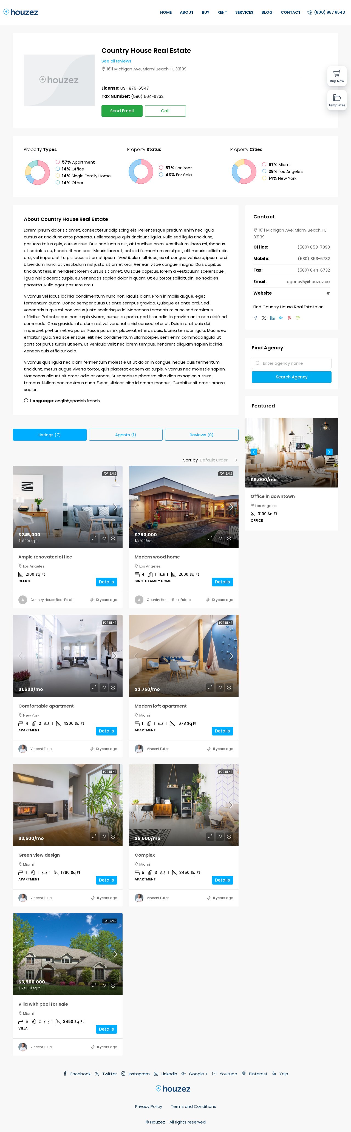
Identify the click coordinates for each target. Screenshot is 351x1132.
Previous (254, 452)
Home (166, 12)
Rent (222, 12)
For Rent (109, 623)
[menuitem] (326, 12)
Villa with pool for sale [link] (43, 1004)
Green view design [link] (39, 855)
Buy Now (337, 81)
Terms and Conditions (193, 1106)
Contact (291, 12)
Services (244, 12)
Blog (267, 12)
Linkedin (168, 1074)
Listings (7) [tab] (50, 435)
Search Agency (292, 377)
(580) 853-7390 (314, 247)
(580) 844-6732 (314, 270)
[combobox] (218, 460)
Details (106, 582)
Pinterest (258, 1074)
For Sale (109, 474)
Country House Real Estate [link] (52, 599)
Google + (198, 1074)
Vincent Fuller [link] (41, 748)
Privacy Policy (148, 1106)
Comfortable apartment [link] (46, 706)
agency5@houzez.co (308, 281)
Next (329, 452)
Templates (337, 105)
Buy (205, 12)
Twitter (109, 1074)
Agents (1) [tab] (125, 435)
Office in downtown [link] (273, 496)
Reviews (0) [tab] (202, 435)
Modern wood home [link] (157, 557)
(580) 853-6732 (314, 258)
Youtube (228, 1074)
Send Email (122, 111)
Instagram (139, 1074)
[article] (291, 474)
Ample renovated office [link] (45, 557)
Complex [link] (145, 855)
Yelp (283, 1074)
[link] (68, 507)
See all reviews (116, 61)
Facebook (79, 1074)
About (187, 12)
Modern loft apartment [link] (161, 706)
